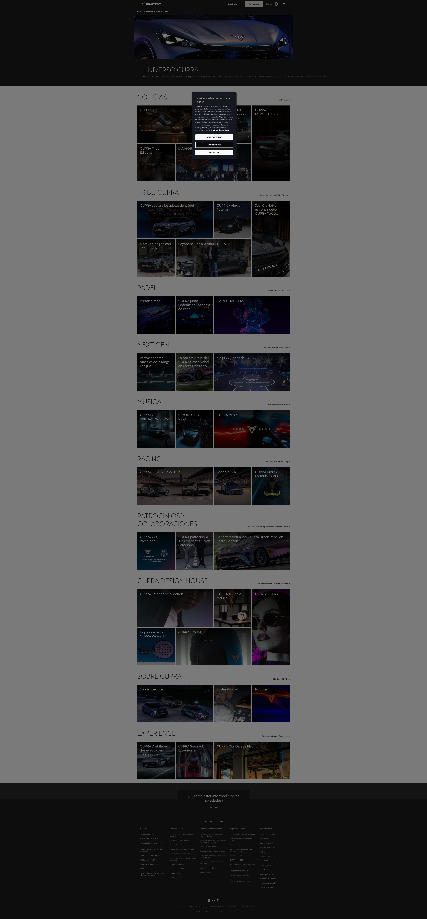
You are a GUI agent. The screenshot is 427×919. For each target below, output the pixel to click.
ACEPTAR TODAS (214, 137)
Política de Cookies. (220, 130)
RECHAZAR (214, 152)
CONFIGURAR (214, 145)
